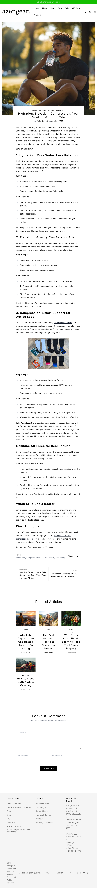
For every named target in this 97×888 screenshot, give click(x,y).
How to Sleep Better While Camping (25, 682)
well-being (60, 558)
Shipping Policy (43, 807)
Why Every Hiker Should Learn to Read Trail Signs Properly (71, 642)
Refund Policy (42, 811)
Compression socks (63, 323)
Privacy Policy (42, 803)
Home (36, 8)
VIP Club (76, 8)
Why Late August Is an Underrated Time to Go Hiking (26, 642)
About (44, 8)
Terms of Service (43, 815)
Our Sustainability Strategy (19, 807)
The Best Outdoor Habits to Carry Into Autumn (48, 642)
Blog (60, 8)
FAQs (67, 8)
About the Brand (14, 803)
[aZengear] (16, 11)
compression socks (34, 558)
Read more (25, 653)
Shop (52, 8)
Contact (37, 15)
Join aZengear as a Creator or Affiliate (19, 830)
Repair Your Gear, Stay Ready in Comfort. (48, 110)
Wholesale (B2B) (14, 826)
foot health (49, 558)
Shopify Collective (44, 822)
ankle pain (20, 558)
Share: (71, 556)
